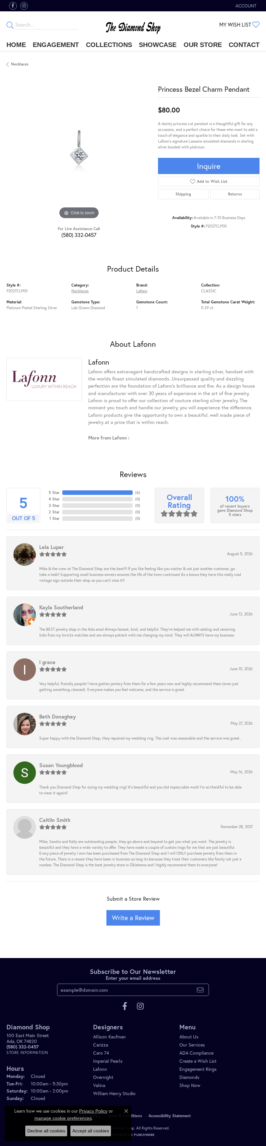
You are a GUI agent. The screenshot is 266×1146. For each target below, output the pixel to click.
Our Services (192, 1045)
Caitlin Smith (54, 819)
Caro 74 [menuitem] (101, 1053)
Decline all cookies (46, 1130)
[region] (78, 148)
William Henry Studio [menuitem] (114, 1093)
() (137, 492)
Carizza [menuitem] (100, 1045)
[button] (245, 5)
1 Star (54, 518)
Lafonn (141, 290)
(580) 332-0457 (78, 234)
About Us (189, 1037)
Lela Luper (51, 547)
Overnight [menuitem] (103, 1077)
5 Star (54, 492)
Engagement (56, 44)
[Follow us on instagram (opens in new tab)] (24, 6)
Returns (235, 194)
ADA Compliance (196, 1053)
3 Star (54, 505)
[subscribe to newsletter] (200, 990)
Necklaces (20, 64)
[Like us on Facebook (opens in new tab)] (13, 6)
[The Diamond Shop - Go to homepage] (133, 24)
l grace (47, 662)
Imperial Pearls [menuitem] (108, 1061)
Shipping (183, 194)
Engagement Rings (198, 1069)
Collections (109, 44)
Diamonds (189, 1077)
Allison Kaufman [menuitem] (109, 1037)
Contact (244, 44)
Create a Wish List (197, 1061)
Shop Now (189, 1085)
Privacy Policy (93, 1111)
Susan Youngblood (61, 765)
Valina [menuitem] (99, 1085)
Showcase (157, 44)
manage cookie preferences (63, 1118)
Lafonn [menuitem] (100, 1069)
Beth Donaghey (57, 716)
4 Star (54, 499)
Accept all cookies (90, 1130)
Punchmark (144, 1135)
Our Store (203, 44)
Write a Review (133, 917)
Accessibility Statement (170, 1115)
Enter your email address (133, 978)
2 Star (54, 511)
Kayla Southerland (61, 607)
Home (16, 44)
